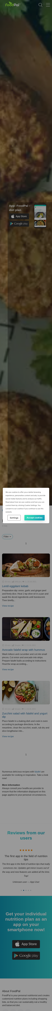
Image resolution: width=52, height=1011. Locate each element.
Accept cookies (34, 517)
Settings (14, 517)
